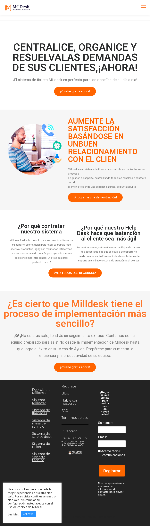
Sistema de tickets (41, 445)
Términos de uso (75, 418)
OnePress (85, 517)
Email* (102, 437)
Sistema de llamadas (41, 411)
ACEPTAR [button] (28, 514)
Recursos (69, 386)
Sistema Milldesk (39, 401)
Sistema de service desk (42, 435)
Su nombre (105, 422)
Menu (143, 7)
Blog (65, 393)
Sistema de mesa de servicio (41, 423)
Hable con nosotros (70, 402)
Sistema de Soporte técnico (41, 457)
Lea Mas (13, 514)
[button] (75, 91)
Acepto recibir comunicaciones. (113, 453)
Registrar (112, 471)
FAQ (65, 411)
